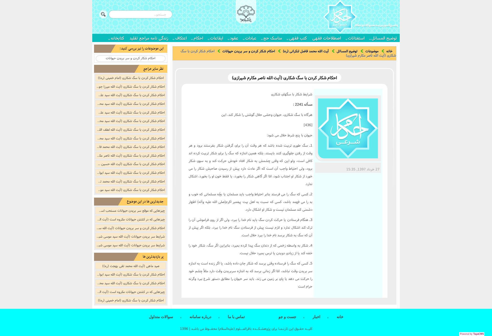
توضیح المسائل (384, 38)
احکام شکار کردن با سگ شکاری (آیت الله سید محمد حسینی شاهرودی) (130, 120)
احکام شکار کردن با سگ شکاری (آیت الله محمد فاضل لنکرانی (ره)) (130, 146)
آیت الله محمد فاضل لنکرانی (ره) (306, 51)
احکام (198, 38)
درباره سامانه (200, 317)
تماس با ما (236, 317)
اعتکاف (181, 38)
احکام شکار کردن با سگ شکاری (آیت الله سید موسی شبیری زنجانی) (130, 189)
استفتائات (356, 38)
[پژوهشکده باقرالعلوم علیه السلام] (246, 14)
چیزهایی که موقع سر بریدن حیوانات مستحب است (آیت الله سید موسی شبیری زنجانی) (130, 210)
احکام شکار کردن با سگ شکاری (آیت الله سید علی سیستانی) (130, 112)
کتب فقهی (298, 38)
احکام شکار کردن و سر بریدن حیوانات (248, 51)
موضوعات (371, 51)
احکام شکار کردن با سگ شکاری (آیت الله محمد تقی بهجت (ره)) (130, 181)
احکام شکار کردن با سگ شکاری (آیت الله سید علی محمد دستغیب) (130, 94)
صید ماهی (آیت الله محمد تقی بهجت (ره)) (130, 265)
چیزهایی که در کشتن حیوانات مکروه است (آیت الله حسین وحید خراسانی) (130, 291)
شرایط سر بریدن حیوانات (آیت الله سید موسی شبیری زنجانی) (130, 236)
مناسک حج (272, 38)
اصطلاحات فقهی (326, 38)
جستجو (103, 14)
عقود (234, 38)
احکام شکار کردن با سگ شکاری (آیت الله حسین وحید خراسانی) (130, 163)
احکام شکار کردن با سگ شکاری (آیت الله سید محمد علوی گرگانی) (130, 138)
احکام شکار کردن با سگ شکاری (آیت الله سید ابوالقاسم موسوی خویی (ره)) (130, 172)
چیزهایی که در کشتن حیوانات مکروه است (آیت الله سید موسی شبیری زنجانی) (130, 219)
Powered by (472, 334)
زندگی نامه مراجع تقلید (149, 38)
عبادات (251, 38)
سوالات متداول (161, 317)
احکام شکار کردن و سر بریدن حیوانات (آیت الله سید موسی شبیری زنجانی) (130, 227)
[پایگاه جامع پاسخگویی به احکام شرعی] (360, 17)
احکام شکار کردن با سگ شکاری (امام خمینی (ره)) (131, 77)
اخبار (316, 317)
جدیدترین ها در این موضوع (145, 201)
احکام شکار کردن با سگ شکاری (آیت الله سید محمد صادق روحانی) (130, 103)
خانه (389, 51)
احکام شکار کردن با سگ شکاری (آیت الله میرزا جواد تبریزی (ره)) (130, 86)
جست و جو (287, 317)
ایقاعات (216, 38)
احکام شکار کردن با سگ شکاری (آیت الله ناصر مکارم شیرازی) (130, 155)
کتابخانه (117, 38)
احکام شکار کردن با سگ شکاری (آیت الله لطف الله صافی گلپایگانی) (130, 129)
